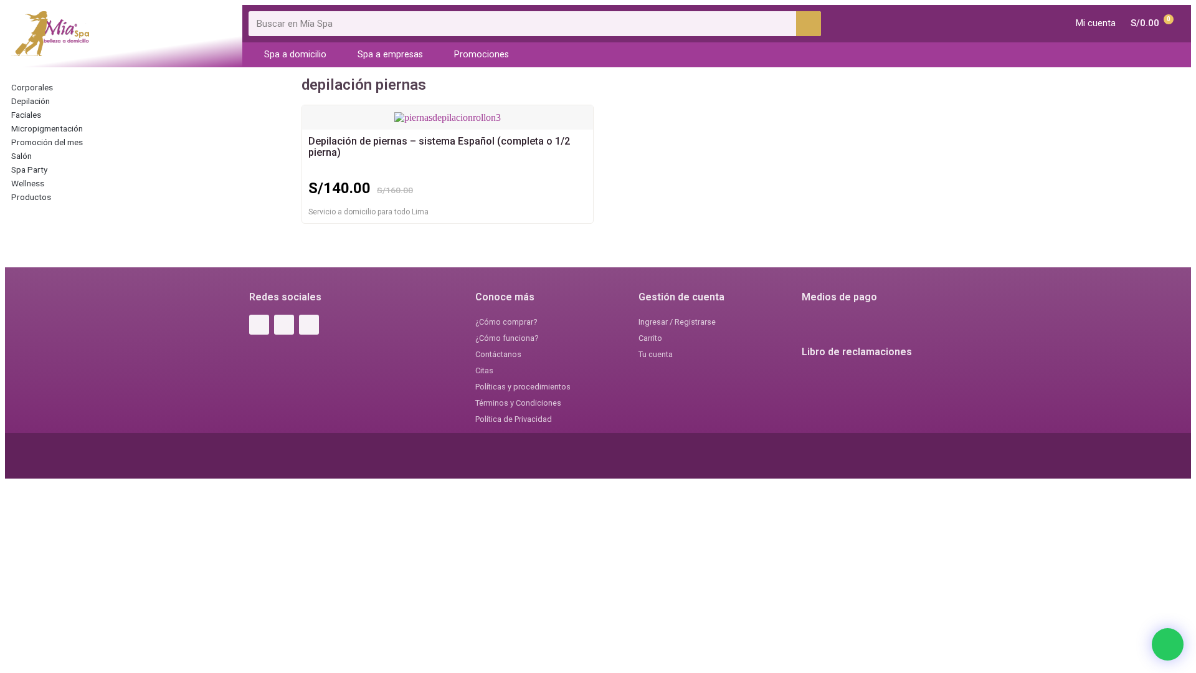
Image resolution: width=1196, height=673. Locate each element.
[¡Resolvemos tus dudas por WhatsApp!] (1168, 644)
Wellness (27, 183)
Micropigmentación (47, 128)
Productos (31, 197)
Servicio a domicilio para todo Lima (368, 212)
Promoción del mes (47, 142)
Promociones (481, 54)
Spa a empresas (390, 54)
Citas (484, 370)
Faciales (26, 115)
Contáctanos (498, 354)
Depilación (30, 101)
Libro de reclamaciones (857, 352)
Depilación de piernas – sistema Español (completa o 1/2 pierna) (439, 146)
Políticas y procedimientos (523, 386)
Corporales (32, 87)
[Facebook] (259, 325)
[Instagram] (284, 325)
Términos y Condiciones (518, 403)
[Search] (808, 23)
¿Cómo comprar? (506, 322)
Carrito (650, 338)
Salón (21, 156)
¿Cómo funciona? (506, 338)
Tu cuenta (655, 354)
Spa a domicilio (295, 54)
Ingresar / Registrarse (677, 322)
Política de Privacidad (513, 419)
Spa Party (29, 169)
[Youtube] (309, 325)
